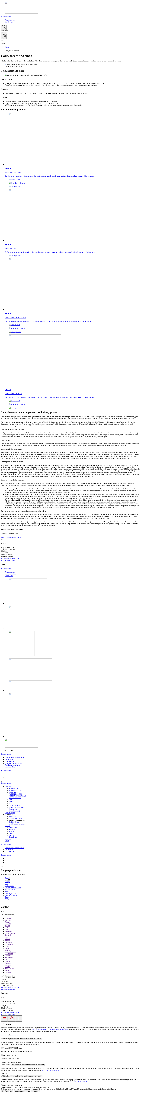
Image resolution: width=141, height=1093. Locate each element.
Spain (7, 948)
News (11, 833)
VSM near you (10, 813)
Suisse (7, 897)
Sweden (7, 967)
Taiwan (7, 926)
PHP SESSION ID (9, 1055)
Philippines (8, 942)
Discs (11, 801)
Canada (7, 939)
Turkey (7, 941)
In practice (8, 49)
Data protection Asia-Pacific (14, 763)
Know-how (13, 828)
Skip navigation (6, 16)
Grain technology (14, 811)
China (7, 927)
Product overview (15, 798)
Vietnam (7, 950)
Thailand (8, 935)
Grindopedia (9, 22)
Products (8, 786)
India (6, 937)
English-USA (9, 886)
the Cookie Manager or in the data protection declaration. (50, 1029)
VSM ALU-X (13, 792)
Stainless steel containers (17, 824)
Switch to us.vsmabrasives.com (11, 537)
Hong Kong (9, 944)
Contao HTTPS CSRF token (12, 1048)
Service (7, 826)
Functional (6, 1064)
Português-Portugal (11, 895)
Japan (7, 970)
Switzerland (9, 954)
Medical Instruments (15, 818)
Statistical (6, 1076)
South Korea (9, 957)
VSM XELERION (15, 790)
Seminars (12, 829)
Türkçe (7, 899)
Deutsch (7, 878)
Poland (7, 922)
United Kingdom (10, 952)
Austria (7, 961)
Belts (10, 800)
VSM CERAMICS (15, 794)
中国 (6, 884)
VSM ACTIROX (15, 788)
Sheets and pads (14, 805)
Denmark (8, 918)
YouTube (6, 1074)
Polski (7, 891)
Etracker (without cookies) (12, 1062)
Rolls (10, 803)
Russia (7, 946)
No (2, 1091)
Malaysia (8, 920)
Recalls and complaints (12, 765)
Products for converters (16, 807)
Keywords (4, 31)
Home (7, 47)
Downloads (13, 837)
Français (7, 882)
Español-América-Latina (13, 888)
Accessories (13, 809)
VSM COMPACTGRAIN (18, 796)
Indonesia (8, 963)
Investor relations (10, 574)
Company (8, 839)
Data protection (10, 761)
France (7, 959)
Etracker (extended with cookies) (14, 1085)
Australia (8, 955)
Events (11, 835)
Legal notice (9, 759)
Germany (8, 965)
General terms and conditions (14, 757)
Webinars (12, 831)
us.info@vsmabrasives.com (10, 558)
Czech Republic (10, 933)
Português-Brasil (10, 893)
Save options (36, 1091)
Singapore (8, 931)
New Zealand (9, 969)
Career (7, 841)
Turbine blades (14, 822)
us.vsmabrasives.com (8, 560)
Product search (10, 20)
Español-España (10, 889)
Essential (6, 1039)
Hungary (8, 972)
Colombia (8, 924)
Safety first (12, 816)
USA (6, 929)
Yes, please (8, 1091)
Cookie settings (10, 767)
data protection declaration (50, 1070)
